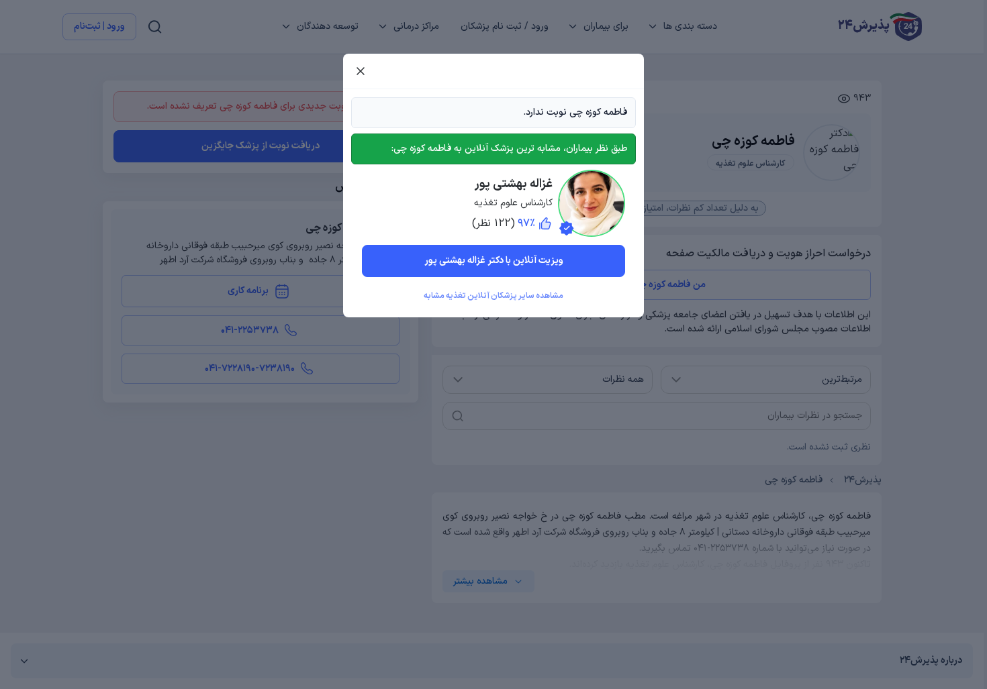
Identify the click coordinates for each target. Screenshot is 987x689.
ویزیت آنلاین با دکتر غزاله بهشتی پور (493, 261)
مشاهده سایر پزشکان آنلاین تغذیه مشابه (493, 296)
